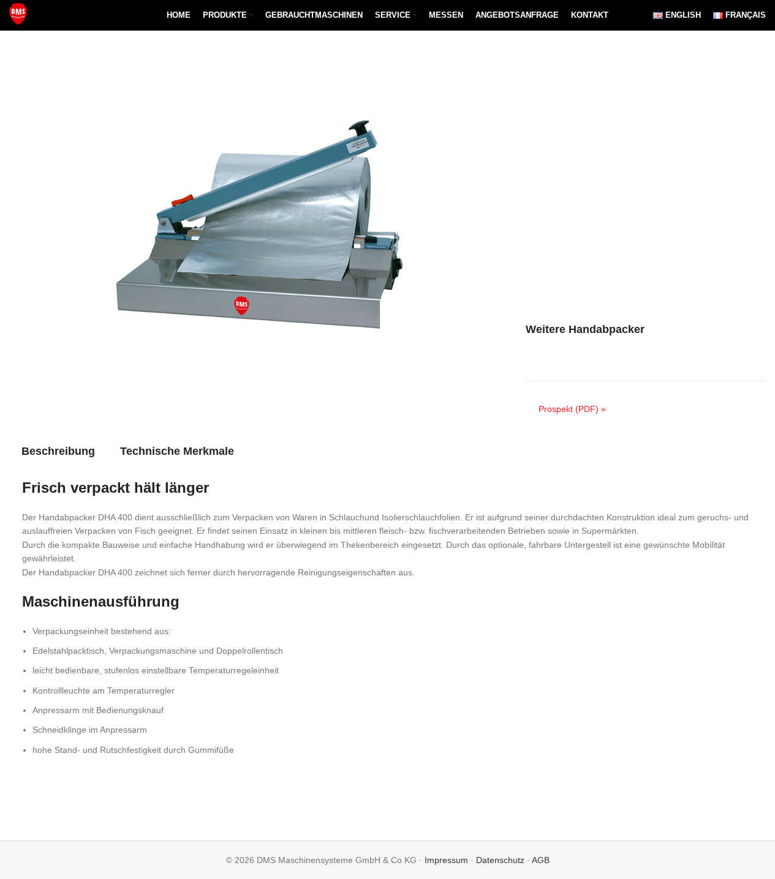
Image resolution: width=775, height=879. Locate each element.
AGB (541, 860)
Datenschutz (500, 860)
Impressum (446, 860)
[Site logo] (19, 15)
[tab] (58, 451)
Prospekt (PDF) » (572, 409)
